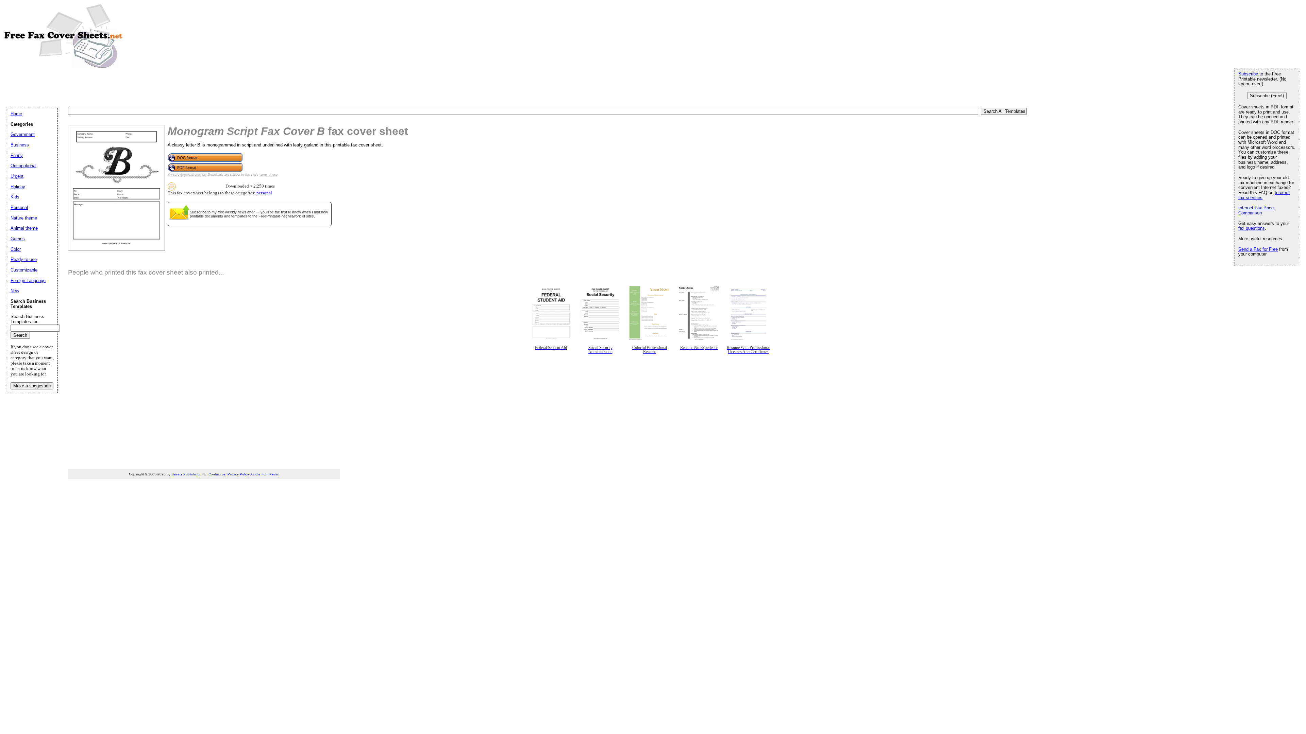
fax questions (1251, 228)
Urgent (17, 176)
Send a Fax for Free (1258, 249)
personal (264, 193)
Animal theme (24, 228)
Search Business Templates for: (27, 319)
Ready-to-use (24, 259)
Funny (17, 155)
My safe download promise (187, 174)
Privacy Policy (238, 474)
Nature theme (24, 218)
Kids (15, 196)
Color (16, 249)
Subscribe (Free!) (1267, 95)
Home (16, 113)
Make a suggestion (32, 385)
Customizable (24, 270)
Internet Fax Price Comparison (1256, 210)
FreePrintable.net (272, 216)
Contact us (216, 474)
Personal (19, 207)
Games (18, 238)
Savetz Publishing (185, 474)
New (15, 290)
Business (20, 144)
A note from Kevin (264, 474)
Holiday (18, 186)
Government (23, 134)
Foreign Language (28, 280)
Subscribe (198, 212)
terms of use (268, 174)
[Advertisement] (130, 87)
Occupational (23, 165)
